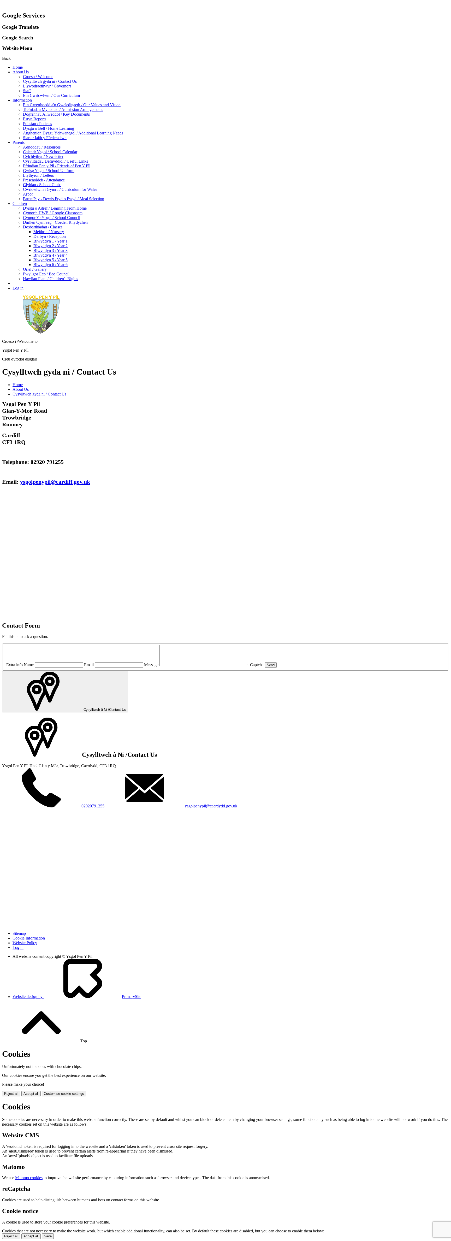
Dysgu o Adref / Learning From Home (55, 208)
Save (48, 1236)
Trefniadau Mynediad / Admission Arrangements (63, 109)
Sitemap (19, 933)
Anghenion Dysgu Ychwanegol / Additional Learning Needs (73, 133)
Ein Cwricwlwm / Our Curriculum (51, 95)
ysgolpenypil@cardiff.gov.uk (55, 481)
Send (271, 665)
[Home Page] (41, 332)
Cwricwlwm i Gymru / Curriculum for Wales (60, 189)
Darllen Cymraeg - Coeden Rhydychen (55, 222)
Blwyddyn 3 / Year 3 (50, 250)
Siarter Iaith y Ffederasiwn (45, 137)
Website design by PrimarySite (77, 996)
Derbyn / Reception (49, 236)
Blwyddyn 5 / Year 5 (50, 260)
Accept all (31, 1094)
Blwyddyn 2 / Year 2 (50, 246)
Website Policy (25, 943)
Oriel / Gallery (35, 269)
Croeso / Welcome (38, 76)
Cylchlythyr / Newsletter (43, 156)
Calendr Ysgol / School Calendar (50, 152)
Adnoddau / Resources (42, 147)
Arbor (28, 194)
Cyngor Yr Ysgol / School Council (51, 217)
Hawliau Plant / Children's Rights (50, 278)
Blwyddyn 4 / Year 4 (50, 255)
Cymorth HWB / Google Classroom (52, 213)
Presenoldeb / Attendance (44, 180)
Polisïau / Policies (37, 123)
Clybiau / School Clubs (42, 184)
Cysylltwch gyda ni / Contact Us (50, 81)
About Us (21, 72)
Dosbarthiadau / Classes (42, 227)
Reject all (11, 1094)
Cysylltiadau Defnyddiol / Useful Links (55, 161)
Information (22, 100)
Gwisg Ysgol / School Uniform (48, 170)
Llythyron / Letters (38, 175)
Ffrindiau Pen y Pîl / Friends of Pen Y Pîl (56, 166)
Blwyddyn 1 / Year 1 (50, 241)
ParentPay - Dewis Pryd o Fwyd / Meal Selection (63, 199)
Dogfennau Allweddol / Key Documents (56, 114)
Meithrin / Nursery (48, 231)
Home (18, 67)
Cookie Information (29, 938)
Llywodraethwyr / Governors (47, 86)
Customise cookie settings (64, 1094)
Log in (18, 288)
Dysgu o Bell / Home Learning (48, 128)
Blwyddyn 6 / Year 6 (50, 264)
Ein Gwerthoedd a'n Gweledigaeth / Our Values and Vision (72, 105)
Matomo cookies (29, 1177)
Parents (19, 142)
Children (20, 203)
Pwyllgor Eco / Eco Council (46, 274)
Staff (27, 90)
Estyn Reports (34, 119)
